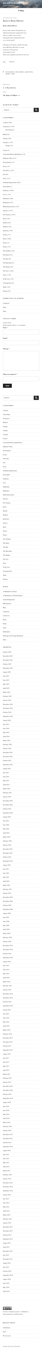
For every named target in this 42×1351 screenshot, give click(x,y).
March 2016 (6, 1122)
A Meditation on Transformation (12, 595)
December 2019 (8, 945)
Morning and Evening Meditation (13, 636)
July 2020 (6, 917)
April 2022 (6, 833)
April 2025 (6, 688)
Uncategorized (7, 283)
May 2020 (6, 925)
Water (4, 287)
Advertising (8, 130)
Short (8, 74)
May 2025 (6, 684)
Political (5, 227)
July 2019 (6, 965)
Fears (4, 1332)
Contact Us (6, 616)
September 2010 (8, 1275)
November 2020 (8, 901)
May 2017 (6, 1066)
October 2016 (7, 1094)
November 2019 (8, 949)
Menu (22, 11)
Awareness (6, 126)
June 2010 (6, 1283)
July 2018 (6, 1014)
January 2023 (7, 797)
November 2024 (8, 708)
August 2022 (7, 817)
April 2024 (6, 736)
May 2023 (6, 780)
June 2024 (6, 728)
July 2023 (6, 773)
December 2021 (8, 849)
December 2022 (8, 801)
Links (4, 628)
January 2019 (7, 990)
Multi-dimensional (8, 206)
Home (5, 624)
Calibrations (6, 1328)
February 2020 (7, 937)
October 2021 (7, 857)
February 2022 (7, 841)
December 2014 (8, 1183)
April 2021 (6, 881)
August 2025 (7, 672)
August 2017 (7, 1054)
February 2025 (7, 696)
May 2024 (6, 732)
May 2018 (6, 1022)
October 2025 (7, 664)
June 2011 (6, 1267)
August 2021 (7, 865)
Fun (4, 174)
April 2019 (6, 978)
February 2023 (7, 793)
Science (5, 235)
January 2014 (7, 1223)
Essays (5, 166)
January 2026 (7, 652)
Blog (4, 607)
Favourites (10, 72)
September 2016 (8, 1098)
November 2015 (8, 1138)
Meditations (6, 632)
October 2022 (7, 809)
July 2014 (6, 1199)
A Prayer (5, 122)
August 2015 (7, 1150)
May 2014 (6, 1207)
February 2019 (7, 986)
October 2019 (7, 953)
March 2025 (6, 692)
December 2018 (8, 994)
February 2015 (7, 1175)
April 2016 (6, 1118)
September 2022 (8, 813)
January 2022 (7, 845)
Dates (4, 307)
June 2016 (6, 1110)
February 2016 (7, 1126)
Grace (5, 178)
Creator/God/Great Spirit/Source (12, 154)
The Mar (5, 259)
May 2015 (6, 1162)
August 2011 (7, 1263)
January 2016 (7, 1130)
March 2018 (6, 1030)
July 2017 (6, 1058)
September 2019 (8, 957)
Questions (29, 72)
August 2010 (7, 1279)
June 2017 (6, 1062)
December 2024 (8, 704)
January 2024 (7, 748)
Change (5, 138)
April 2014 (6, 1211)
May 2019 (6, 974)
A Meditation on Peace (10, 591)
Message (6, 349)
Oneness (5, 210)
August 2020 (7, 913)
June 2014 (6, 1203)
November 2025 (8, 660)
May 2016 (6, 1114)
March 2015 (6, 1171)
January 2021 (7, 893)
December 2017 (8, 1038)
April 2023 (6, 785)
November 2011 (8, 1259)
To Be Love (6, 279)
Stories (5, 247)
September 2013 (8, 1239)
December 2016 (8, 1086)
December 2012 (8, 1251)
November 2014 (8, 1187)
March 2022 (6, 837)
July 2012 (6, 1255)
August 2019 (7, 962)
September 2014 (8, 1191)
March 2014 (6, 1215)
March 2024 (6, 740)
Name (5, 327)
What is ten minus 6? (10, 374)
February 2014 (7, 1219)
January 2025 (7, 700)
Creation (5, 142)
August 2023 (7, 768)
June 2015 (6, 1158)
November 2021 (8, 853)
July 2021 (6, 869)
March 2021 (6, 885)
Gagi (15, 18)
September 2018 (8, 1006)
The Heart (6, 255)
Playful (5, 223)
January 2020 (7, 941)
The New (5, 271)
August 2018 (7, 1010)
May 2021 (6, 877)
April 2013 (6, 1247)
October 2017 (7, 1046)
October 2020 (7, 905)
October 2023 (7, 760)
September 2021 (8, 861)
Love (4, 194)
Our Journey (7, 215)
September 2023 (8, 764)
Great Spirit (6, 186)
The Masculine (7, 263)
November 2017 (8, 1042)
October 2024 (7, 712)
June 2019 (6, 969)
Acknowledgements (9, 599)
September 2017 (8, 1050)
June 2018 (6, 1018)
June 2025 (6, 680)
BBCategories (7, 603)
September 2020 (8, 909)
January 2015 (7, 1179)
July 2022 (6, 821)
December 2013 (8, 1227)
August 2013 (7, 1243)
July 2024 (6, 724)
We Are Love (7, 1336)
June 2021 (6, 873)
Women (5, 291)
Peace (4, 219)
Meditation (6, 198)
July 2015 (6, 1154)
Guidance (6, 190)
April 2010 (6, 1291)
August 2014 (7, 1195)
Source (5, 243)
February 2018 (7, 1034)
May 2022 (6, 829)
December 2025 (8, 656)
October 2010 (7, 1271)
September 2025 (8, 668)
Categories (6, 303)
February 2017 (7, 1078)
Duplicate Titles (8, 158)
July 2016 (6, 1106)
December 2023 (8, 752)
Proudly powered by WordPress (11, 1346)
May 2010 (6, 1287)
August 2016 (7, 1102)
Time (13, 74)
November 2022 (8, 805)
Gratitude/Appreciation (10, 182)
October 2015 (7, 1142)
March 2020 (6, 933)
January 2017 (7, 1082)
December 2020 (8, 897)
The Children (7, 251)
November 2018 (8, 998)
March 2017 (6, 1074)
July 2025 (6, 676)
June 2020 (6, 921)
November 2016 (8, 1090)
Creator (5, 150)
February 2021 (7, 889)
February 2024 (7, 744)
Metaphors (19, 72)
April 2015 (6, 1167)
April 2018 (6, 1026)
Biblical (5, 134)
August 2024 (7, 720)
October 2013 (7, 1235)
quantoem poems (16, 3)
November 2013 (8, 1231)
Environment (7, 162)
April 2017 (6, 1070)
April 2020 (6, 929)
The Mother (6, 267)
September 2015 (8, 1146)
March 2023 (6, 789)
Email (5, 338)
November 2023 (8, 756)
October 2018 (7, 1002)
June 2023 (6, 777)
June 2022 (6, 825)
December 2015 (8, 1134)
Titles (4, 311)
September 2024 (8, 716)
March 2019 (6, 982)
